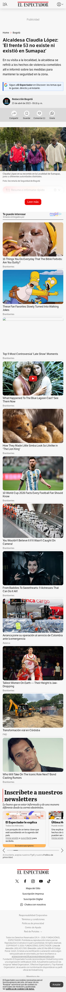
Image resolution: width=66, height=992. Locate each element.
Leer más (33, 201)
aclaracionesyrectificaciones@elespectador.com (33, 956)
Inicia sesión (12, 838)
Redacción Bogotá (22, 99)
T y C (32, 855)
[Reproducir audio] (7, 209)
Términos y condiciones (33, 919)
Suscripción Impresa (33, 893)
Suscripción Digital (33, 899)
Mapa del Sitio (33, 888)
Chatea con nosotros (35, 904)
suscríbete (26, 838)
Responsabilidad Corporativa (33, 915)
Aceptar (56, 984)
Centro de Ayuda (33, 927)
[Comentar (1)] (39, 114)
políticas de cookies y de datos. (20, 989)
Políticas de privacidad (33, 923)
